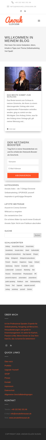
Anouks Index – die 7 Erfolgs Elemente (20, 189)
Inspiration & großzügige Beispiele (18, 196)
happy (30, 262)
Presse (7, 378)
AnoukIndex (9, 250)
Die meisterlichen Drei (13, 216)
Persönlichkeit (17, 274)
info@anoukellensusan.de (21, 414)
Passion (7, 274)
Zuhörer (29, 289)
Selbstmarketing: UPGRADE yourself (19, 193)
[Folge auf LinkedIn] (25, 11)
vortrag (7, 289)
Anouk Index (29, 246)
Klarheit (17, 266)
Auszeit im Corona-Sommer (15, 208)
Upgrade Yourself (11, 370)
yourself (22, 289)
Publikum (20, 281)
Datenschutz (10, 390)
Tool (13, 285)
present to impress (11, 277)
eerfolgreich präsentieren (13, 254)
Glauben (14, 262)
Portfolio (8, 366)
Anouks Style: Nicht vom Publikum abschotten (23, 223)
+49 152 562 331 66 (19, 409)
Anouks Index (19, 250)
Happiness (23, 262)
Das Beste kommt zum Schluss (23, 99)
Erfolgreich (14, 258)
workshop (15, 289)
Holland (36, 262)
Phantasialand (27, 274)
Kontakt (8, 382)
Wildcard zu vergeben (13, 212)
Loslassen (19, 270)
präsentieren (32, 277)
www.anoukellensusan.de (19, 418)
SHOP (7, 374)
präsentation (22, 277)
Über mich (9, 362)
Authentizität (35, 250)
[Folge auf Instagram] (21, 11)
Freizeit (7, 262)
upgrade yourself (29, 285)
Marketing (27, 270)
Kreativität (25, 266)
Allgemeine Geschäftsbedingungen (18, 394)
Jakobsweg (8, 266)
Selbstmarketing (35, 281)
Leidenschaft (9, 270)
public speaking (10, 281)
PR (35, 274)
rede (26, 281)
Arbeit (27, 250)
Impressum (9, 386)
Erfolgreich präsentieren (27, 258)
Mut (33, 270)
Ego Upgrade (27, 254)
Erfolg (7, 258)
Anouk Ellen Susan (18, 246)
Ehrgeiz (35, 254)
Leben (32, 266)
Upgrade (19, 285)
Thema (7, 285)
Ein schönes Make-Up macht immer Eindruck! (23, 219)
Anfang (7, 246)
